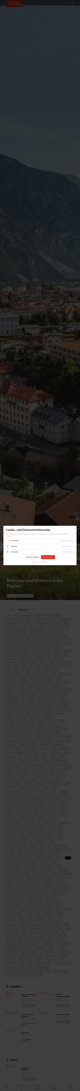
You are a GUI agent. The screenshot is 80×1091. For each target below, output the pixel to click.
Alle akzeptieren (48, 557)
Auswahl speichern (33, 557)
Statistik (14, 552)
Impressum (35, 562)
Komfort (14, 546)
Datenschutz (44, 562)
